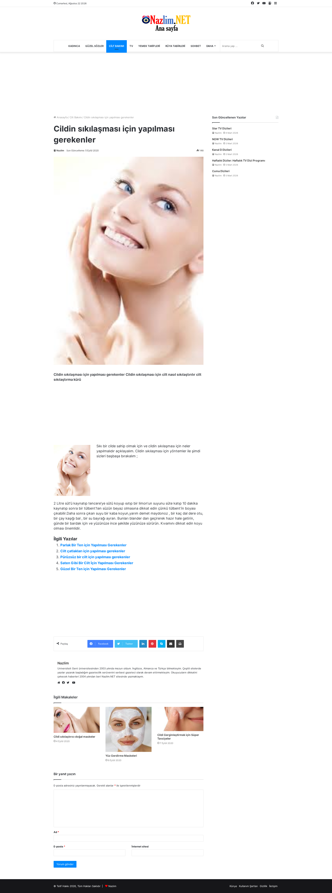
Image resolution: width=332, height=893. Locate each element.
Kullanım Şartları (248, 886)
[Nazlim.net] (166, 23)
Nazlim (60, 150)
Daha (209, 45)
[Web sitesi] (59, 683)
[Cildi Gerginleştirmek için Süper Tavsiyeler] (180, 719)
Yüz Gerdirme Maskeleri (121, 755)
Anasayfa (62, 117)
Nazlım (112, 886)
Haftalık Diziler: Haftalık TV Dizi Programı (238, 160)
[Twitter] (69, 683)
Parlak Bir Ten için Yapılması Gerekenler (93, 545)
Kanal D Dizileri (222, 149)
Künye (233, 886)
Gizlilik (263, 886)
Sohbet (196, 45)
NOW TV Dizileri (222, 139)
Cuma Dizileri (221, 171)
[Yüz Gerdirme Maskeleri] (128, 729)
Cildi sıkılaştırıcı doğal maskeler (74, 736)
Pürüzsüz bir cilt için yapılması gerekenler (95, 557)
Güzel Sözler (94, 45)
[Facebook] (64, 683)
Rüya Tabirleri (175, 45)
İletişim (273, 886)
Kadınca (74, 45)
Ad (56, 832)
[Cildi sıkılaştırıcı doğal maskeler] (77, 720)
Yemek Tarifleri (149, 45)
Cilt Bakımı (116, 45)
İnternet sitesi (140, 846)
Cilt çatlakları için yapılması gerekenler (92, 551)
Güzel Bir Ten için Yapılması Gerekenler (93, 569)
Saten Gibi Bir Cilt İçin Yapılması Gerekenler (96, 563)
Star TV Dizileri (222, 128)
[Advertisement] (166, 83)
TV (131, 45)
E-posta (59, 846)
